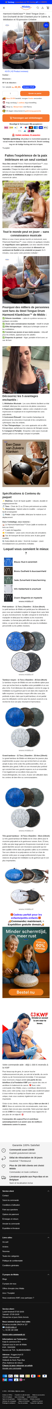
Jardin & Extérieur (32, 1397)
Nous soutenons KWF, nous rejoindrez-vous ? (22, 212)
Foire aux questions (10, 1210)
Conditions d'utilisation (13, 181)
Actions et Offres (7, 1395)
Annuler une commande (11, 1368)
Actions (5, 1247)
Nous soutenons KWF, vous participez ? (18, 1298)
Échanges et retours (12, 196)
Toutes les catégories (12, 160)
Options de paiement (12, 186)
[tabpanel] (26, 576)
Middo (13, 1391)
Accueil (5, 1242)
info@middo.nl (10, 1327)
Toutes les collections (36, 1403)
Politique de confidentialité (14, 155)
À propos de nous (11, 150)
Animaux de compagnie (9, 1401)
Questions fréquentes (12, 176)
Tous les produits (23, 1403)
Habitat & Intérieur (22, 1399)
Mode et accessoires (38, 1395)
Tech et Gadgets (7, 1397)
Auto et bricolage (19, 1397)
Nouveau (6, 1251)
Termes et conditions (12, 207)
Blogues (7, 140)
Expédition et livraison (11, 1228)
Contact (7, 145)
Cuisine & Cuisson (37, 1401)
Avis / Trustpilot (8, 1293)
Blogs (4, 1279)
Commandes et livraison (14, 202)
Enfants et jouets (35, 1399)
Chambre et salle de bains (22, 1395)
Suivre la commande (12, 165)
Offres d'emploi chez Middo (15, 171)
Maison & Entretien (24, 1401)
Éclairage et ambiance (8, 1403)
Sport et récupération (8, 1399)
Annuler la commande (13, 191)
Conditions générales (10, 1265)
